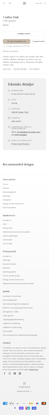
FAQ (4, 224)
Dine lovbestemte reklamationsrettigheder (20, 335)
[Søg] (45, 3)
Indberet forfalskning (11, 323)
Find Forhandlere (9, 208)
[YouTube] (14, 373)
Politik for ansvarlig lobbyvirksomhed (17, 308)
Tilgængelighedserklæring (13, 319)
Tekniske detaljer (20, 69)
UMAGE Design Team (20, 112)
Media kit (6, 268)
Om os (5, 184)
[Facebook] (4, 373)
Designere (7, 200)
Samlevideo (7, 240)
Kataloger (7, 196)
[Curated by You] (9, 3)
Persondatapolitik (10, 300)
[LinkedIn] (19, 373)
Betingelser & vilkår (10, 312)
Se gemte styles (39, 41)
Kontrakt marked (9, 264)
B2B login (6, 260)
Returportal (7, 228)
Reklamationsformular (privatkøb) (16, 232)
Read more (33, 369)
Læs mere (7, 69)
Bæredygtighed (9, 192)
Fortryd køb (7, 244)
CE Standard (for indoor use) (28, 132)
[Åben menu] (4, 3)
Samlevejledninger (10, 236)
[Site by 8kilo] (31, 392)
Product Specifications (20, 144)
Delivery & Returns (10, 51)
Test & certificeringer (11, 276)
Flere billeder (34, 69)
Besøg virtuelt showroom (13, 204)
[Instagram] (9, 373)
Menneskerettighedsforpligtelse (16, 304)
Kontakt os (7, 220)
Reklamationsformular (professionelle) (18, 283)
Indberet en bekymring (12, 327)
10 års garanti (8, 316)
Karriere (6, 188)
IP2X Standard (21, 135)
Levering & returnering (12, 296)
